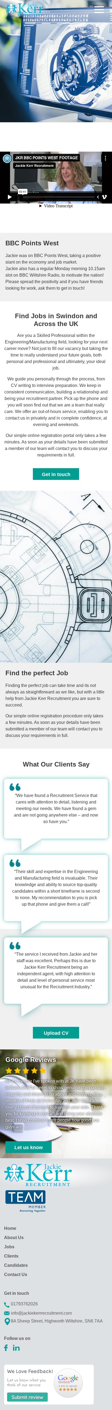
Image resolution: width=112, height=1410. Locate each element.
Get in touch (56, 474)
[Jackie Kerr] (24, 9)
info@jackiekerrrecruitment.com (41, 1313)
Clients (11, 1256)
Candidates (16, 1265)
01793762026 (24, 1304)
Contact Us (15, 1274)
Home (10, 1228)
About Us (14, 1237)
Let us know (28, 1147)
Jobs (9, 1247)
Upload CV (56, 1033)
